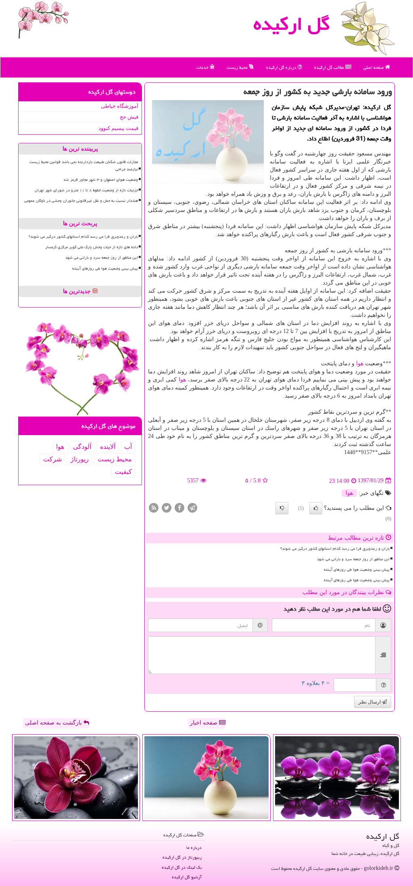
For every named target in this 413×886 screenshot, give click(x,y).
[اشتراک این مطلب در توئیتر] (166, 507)
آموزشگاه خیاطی (119, 106)
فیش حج (129, 117)
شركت (52, 459)
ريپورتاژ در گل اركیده (182, 857)
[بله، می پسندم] (315, 508)
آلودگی (82, 446)
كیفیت (123, 471)
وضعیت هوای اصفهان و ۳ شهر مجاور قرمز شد (100, 180)
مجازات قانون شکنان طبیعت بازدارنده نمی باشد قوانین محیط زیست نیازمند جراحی (83, 165)
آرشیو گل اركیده (187, 877)
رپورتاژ (80, 459)
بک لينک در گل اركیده (182, 867)
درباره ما (194, 847)
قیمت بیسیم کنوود (118, 128)
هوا (359, 363)
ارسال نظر (370, 702)
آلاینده (107, 446)
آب (128, 446)
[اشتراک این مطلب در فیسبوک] (179, 507)
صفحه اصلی (374, 67)
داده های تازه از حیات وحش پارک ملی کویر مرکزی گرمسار (91, 247)
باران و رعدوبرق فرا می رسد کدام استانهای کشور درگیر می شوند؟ (335, 549)
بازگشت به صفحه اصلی (54, 723)
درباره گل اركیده (282, 67)
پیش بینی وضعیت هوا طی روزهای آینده (357, 570)
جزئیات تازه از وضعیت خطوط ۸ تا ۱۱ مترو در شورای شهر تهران (86, 190)
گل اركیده (291, 23)
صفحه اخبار (204, 723)
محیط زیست (238, 67)
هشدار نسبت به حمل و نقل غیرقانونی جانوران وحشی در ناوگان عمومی (81, 201)
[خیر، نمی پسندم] (281, 508)
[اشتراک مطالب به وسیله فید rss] (153, 507)
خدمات (203, 67)
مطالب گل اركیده (329, 67)
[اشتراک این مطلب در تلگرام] (192, 507)
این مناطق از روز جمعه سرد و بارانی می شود (353, 559)
